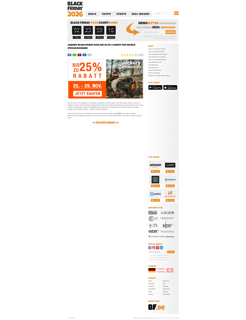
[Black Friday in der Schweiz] (169, 272)
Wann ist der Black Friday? (156, 49)
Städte (121, 14)
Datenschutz (172, 38)
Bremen (150, 294)
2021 (75, 50)
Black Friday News (154, 73)
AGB (172, 318)
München (151, 283)
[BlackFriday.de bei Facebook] (150, 248)
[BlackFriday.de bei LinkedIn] (162, 248)
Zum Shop (156, 171)
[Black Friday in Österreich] (161, 272)
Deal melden (140, 14)
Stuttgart (165, 286)
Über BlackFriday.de (154, 62)
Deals (92, 14)
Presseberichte (153, 65)
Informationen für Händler (156, 57)
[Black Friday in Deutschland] (152, 272)
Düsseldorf (151, 289)
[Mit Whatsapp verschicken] (74, 55)
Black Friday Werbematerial (157, 59)
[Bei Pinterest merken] (79, 55)
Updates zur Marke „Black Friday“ (159, 75)
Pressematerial (153, 67)
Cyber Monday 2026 (154, 70)
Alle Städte (166, 294)
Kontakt (177, 318)
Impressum (159, 318)
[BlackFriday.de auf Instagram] (154, 248)
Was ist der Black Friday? (156, 52)
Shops (106, 14)
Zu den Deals (105, 122)
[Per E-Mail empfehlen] (89, 55)
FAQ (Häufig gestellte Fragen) (157, 54)
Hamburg (166, 281)
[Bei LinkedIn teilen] (84, 55)
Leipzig (165, 291)
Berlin (150, 281)
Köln (164, 283)
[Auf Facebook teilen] (69, 55)
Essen (150, 291)
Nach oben (71, 318)
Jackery (70, 50)
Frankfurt (151, 286)
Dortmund (166, 289)
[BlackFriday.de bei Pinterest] (158, 248)
